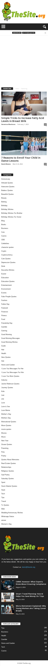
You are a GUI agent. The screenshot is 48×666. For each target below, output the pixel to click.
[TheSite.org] (24, 11)
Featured (4, 308)
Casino (3, 236)
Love (3, 403)
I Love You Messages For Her (12, 369)
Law (2, 395)
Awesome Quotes (7, 187)
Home (17, 88)
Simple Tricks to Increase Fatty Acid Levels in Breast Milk (22, 119)
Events (4, 293)
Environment (6, 289)
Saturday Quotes (7, 478)
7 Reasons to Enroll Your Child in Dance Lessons (20, 159)
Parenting (4, 448)
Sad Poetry (5, 475)
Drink (3, 266)
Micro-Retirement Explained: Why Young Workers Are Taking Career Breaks (31, 608)
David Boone (6, 164)
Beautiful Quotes (7, 194)
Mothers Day (6, 418)
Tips (2, 497)
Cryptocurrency (7, 255)
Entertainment (6, 285)
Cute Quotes (6, 259)
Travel (3, 501)
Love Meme (5, 410)
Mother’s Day (6, 414)
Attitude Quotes (29, 33)
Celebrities (5, 243)
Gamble (4, 327)
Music (3, 437)
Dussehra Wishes (7, 270)
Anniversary (17, 33)
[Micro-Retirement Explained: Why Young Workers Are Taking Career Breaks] (7, 609)
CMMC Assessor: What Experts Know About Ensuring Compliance (31, 582)
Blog (3, 221)
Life (2, 399)
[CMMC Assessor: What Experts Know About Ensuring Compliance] (7, 585)
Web (3, 509)
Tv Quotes (5, 505)
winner (3, 520)
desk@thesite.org (28, 567)
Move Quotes (6, 425)
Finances (4, 312)
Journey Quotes (7, 387)
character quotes (7, 247)
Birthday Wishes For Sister (11, 217)
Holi (2, 361)
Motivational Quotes (8, 422)
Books (3, 224)
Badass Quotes (7, 190)
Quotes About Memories (10, 460)
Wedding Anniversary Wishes (12, 513)
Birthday (4, 205)
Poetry (3, 456)
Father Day (5, 304)
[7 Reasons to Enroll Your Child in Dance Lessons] (24, 143)
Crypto (3, 251)
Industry (4, 380)
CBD (3, 240)
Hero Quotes (6, 357)
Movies (4, 433)
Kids (3, 391)
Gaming (4, 331)
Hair (2, 350)
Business (4, 228)
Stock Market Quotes (9, 486)
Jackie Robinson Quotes (10, 384)
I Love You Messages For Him (12, 372)
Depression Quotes (8, 262)
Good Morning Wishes (9, 342)
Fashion (4, 300)
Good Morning (6, 334)
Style (3, 490)
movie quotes (6, 429)
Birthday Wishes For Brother (11, 213)
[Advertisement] (24, 60)
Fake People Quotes (9, 296)
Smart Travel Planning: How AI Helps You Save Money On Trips (30, 595)
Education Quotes (8, 281)
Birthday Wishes (7, 209)
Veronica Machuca (8, 124)
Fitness (4, 315)
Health (3, 353)
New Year (4, 441)
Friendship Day (6, 323)
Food (3, 319)
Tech (3, 494)
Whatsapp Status (7, 516)
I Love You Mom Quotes (10, 376)
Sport (3, 482)
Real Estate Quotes (8, 463)
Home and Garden (8, 365)
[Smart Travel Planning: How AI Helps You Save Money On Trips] (7, 597)
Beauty (4, 198)
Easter (3, 274)
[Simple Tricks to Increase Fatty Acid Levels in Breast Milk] (24, 104)
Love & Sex (5, 406)
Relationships (6, 467)
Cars (3, 232)
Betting (4, 202)
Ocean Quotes (6, 444)
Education (5, 278)
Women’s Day (6, 524)
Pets (3, 452)
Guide (3, 346)
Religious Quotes (7, 471)
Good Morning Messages (10, 338)
